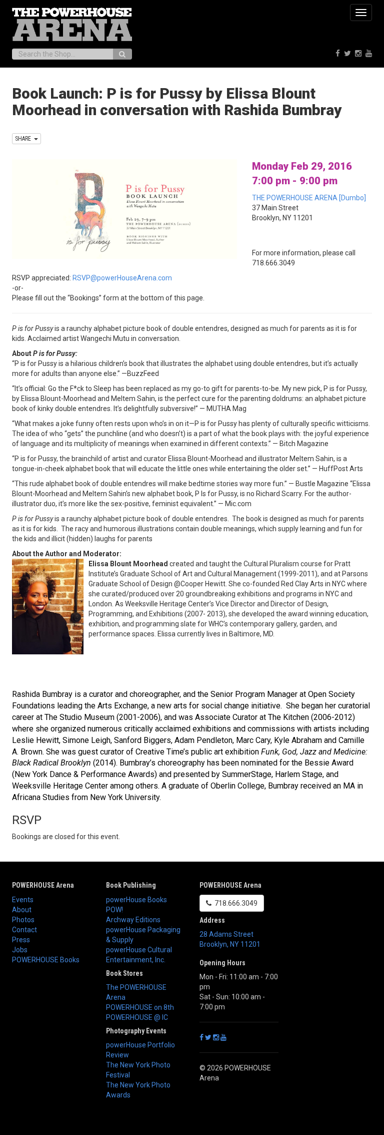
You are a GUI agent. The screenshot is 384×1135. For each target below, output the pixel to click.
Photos (23, 920)
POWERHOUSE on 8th (140, 1007)
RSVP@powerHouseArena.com (122, 278)
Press (21, 940)
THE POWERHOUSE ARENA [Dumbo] (309, 198)
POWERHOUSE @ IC (137, 1017)
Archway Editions (133, 920)
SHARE (24, 138)
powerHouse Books (136, 900)
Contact (24, 930)
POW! (114, 910)
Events (23, 900)
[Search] (122, 54)
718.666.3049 (235, 903)
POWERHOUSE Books (46, 960)
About (22, 910)
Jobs (20, 950)
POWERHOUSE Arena (43, 885)
